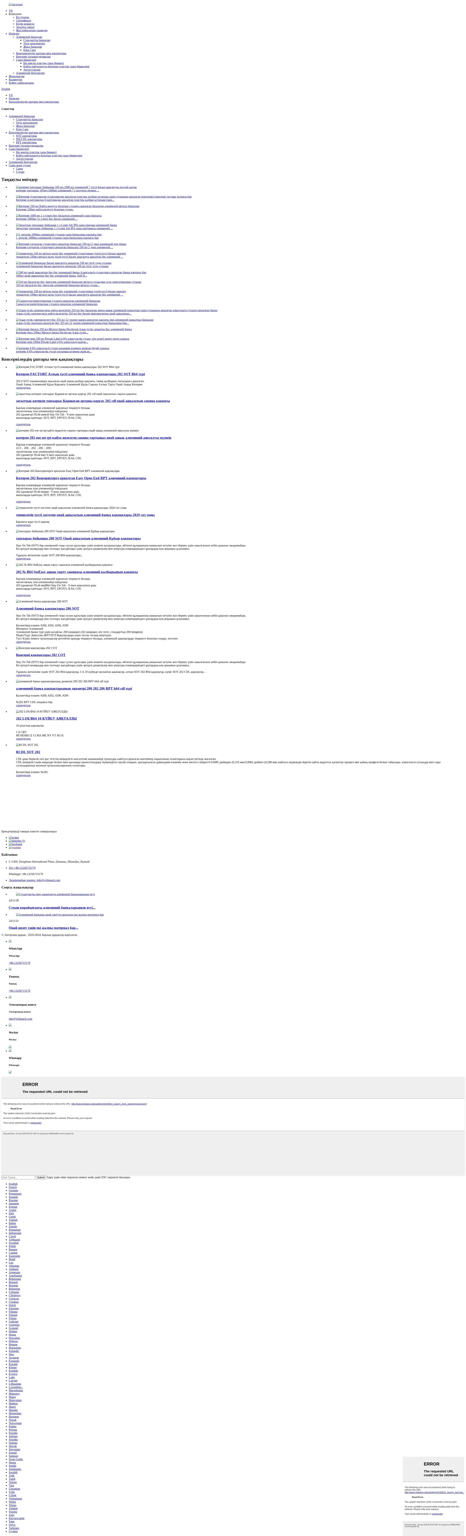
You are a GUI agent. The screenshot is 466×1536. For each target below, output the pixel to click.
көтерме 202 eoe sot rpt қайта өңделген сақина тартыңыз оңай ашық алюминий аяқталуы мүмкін (93, 438)
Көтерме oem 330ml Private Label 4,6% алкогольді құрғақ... (52, 342)
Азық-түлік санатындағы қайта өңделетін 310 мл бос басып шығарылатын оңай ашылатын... (73, 313)
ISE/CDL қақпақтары (29, 139)
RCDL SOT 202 (28, 752)
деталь (27, 387)
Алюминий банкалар (29, 36)
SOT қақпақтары (26, 135)
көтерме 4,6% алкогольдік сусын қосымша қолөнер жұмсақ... (54, 351)
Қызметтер (15, 79)
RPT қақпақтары (26, 142)
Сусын (20, 171)
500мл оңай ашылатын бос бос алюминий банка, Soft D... (51, 275)
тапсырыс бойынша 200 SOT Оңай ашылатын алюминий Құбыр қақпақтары (78, 538)
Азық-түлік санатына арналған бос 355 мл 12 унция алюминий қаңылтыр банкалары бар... (72, 323)
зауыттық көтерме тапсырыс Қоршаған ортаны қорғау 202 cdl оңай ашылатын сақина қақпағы (93, 401)
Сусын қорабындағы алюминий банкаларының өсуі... (52, 907)
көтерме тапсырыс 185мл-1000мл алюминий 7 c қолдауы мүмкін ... (57, 190)
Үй (11, 10)
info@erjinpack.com (20, 1018)
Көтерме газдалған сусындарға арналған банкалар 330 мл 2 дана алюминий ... (64, 247)
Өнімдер (14, 33)
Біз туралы (22, 17)
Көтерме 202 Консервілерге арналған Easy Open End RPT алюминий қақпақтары (81, 478)
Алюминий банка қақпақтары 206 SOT (47, 608)
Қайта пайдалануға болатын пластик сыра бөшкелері (56, 66)
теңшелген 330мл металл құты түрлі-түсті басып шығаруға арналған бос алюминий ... (69, 256)
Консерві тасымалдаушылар (33, 56)
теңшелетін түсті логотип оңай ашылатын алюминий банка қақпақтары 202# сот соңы (85, 515)
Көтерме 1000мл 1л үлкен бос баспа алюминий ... (47, 218)
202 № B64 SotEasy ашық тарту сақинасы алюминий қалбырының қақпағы (77, 572)
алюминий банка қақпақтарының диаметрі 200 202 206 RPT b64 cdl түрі (74, 688)
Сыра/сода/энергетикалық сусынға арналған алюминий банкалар (56, 304)
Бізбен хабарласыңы (21, 82)
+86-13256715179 (19, 962)
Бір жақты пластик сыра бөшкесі (43, 63)
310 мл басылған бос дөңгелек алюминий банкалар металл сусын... (58, 285)
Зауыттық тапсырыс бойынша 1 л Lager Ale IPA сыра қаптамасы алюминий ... (64, 228)
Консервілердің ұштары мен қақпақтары (41, 53)
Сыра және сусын (20, 165)
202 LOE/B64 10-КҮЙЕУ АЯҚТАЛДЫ (46, 718)
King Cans (29, 50)
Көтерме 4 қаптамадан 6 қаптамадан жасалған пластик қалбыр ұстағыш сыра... (65, 199)
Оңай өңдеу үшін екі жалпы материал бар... (43, 928)
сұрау (19, 387)
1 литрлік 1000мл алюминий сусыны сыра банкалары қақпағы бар (57, 237)
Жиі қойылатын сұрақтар (32, 30)
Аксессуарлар (31, 69)
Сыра (19, 168)
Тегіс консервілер (34, 43)
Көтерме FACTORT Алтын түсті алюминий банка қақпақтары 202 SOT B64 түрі (80, 374)
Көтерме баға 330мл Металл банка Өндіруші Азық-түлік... (52, 332)
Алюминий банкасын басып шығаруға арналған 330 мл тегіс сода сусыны (62, 266)
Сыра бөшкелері (26, 59)
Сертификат (23, 20)
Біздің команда (25, 23)
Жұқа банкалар (32, 46)
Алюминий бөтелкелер (30, 72)
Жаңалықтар (16, 76)
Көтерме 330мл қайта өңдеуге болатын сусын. (45, 209)
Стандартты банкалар (36, 40)
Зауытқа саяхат (25, 27)
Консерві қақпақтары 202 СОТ (41, 655)
